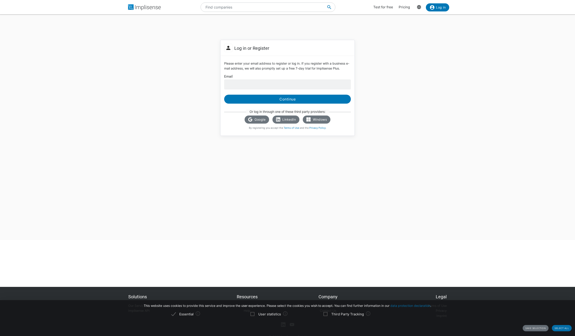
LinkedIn (288, 119)
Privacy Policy (317, 127)
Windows (319, 119)
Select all (562, 328)
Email (228, 76)
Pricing (404, 7)
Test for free (383, 7)
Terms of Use (291, 127)
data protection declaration (410, 306)
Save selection (535, 328)
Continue (287, 99)
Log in (441, 7)
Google (260, 119)
